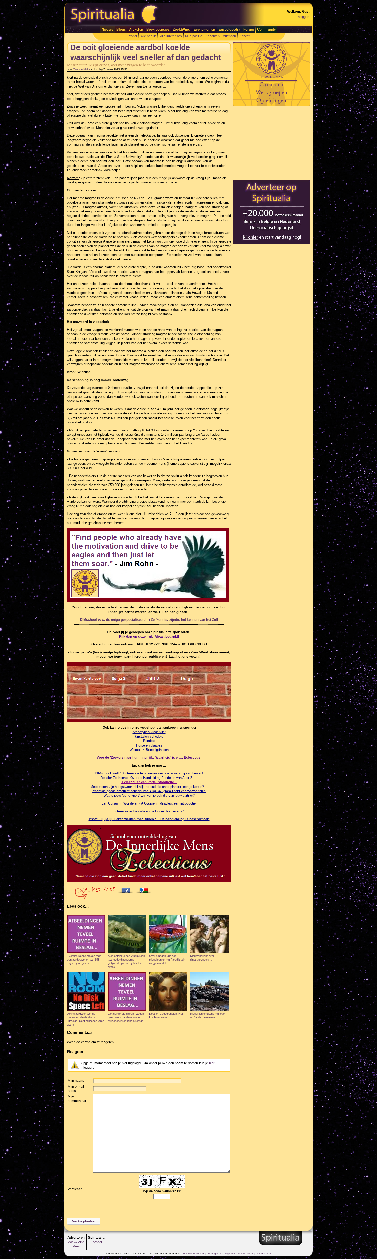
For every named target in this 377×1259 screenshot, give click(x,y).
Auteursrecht (263, 1253)
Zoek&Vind (181, 29)
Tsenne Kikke (81, 69)
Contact (96, 1242)
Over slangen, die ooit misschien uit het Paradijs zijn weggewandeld (167, 959)
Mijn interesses (170, 36)
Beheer (244, 36)
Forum (248, 29)
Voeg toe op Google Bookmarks (145, 889)
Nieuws (107, 29)
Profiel (132, 36)
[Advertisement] (271, 143)
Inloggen (303, 17)
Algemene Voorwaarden (239, 1253)
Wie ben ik (148, 36)
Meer (76, 1246)
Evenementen (204, 29)
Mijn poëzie (193, 36)
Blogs (121, 29)
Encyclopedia (229, 29)
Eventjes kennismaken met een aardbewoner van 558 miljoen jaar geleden (84, 959)
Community (266, 29)
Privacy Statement (194, 1253)
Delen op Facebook (127, 889)
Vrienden (229, 36)
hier (211, 1063)
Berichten (212, 36)
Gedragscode (215, 1253)
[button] (83, 1221)
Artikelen (136, 29)
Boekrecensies (158, 29)
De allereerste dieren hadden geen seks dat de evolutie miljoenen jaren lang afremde (126, 1017)
